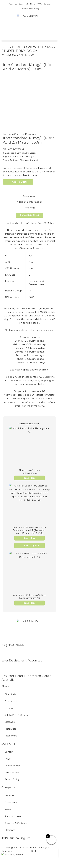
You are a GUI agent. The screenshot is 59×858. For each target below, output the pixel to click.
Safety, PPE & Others (16, 715)
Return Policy (12, 779)
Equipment (11, 701)
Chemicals (20, 153)
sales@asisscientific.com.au (22, 660)
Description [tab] (29, 196)
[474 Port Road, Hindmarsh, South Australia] (5, 669)
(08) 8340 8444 (13, 645)
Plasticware (11, 735)
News (32, 4)
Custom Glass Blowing (29, 8)
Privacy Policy (12, 765)
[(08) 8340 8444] (5, 638)
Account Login (13, 816)
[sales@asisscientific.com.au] (5, 653)
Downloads (23, 4)
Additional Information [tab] (30, 202)
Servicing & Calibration (17, 823)
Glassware (10, 722)
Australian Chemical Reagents (19, 134)
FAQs (39, 4)
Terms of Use (12, 772)
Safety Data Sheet (29, 215)
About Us (13, 4)
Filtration (9, 708)
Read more (29, 478)
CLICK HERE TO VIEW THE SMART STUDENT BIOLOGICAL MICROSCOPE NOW (29, 51)
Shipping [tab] (30, 207)
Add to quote (20, 182)
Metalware (10, 728)
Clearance (10, 830)
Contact (47, 4)
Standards (31, 153)
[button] (29, 41)
